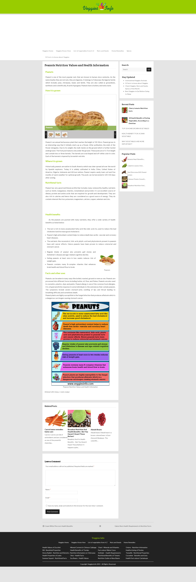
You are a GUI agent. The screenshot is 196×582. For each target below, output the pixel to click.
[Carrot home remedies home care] (56, 433)
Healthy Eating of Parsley (135, 565)
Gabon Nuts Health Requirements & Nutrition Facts (133, 541)
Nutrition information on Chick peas (82, 568)
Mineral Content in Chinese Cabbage (83, 563)
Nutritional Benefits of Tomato (109, 571)
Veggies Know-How (63, 51)
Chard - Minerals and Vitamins (108, 563)
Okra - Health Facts (77, 571)
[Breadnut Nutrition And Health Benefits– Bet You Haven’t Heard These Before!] (79, 433)
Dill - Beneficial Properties (51, 565)
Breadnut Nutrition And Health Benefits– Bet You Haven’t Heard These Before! (78, 448)
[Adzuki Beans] (102, 433)
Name (48, 505)
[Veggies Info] (117, 6)
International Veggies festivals (136, 80)
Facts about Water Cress (107, 565)
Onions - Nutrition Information (136, 563)
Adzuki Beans (96, 445)
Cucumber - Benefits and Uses (136, 571)
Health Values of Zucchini (51, 563)
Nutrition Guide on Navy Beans (109, 574)
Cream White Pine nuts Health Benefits (59, 541)
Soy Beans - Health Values (79, 574)
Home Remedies (118, 51)
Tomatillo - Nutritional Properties (137, 568)
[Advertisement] (98, 31)
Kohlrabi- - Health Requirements (109, 568)
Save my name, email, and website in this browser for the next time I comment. (75, 521)
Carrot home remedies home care (54, 446)
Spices (129, 51)
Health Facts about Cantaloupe (137, 574)
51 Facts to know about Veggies (57, 57)
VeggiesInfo (92, 579)
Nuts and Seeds (103, 51)
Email (47, 513)
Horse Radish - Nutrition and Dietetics (55, 568)
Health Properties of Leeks (51, 571)
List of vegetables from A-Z (84, 51)
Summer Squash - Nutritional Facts (54, 574)
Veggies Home (47, 51)
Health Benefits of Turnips (79, 565)
